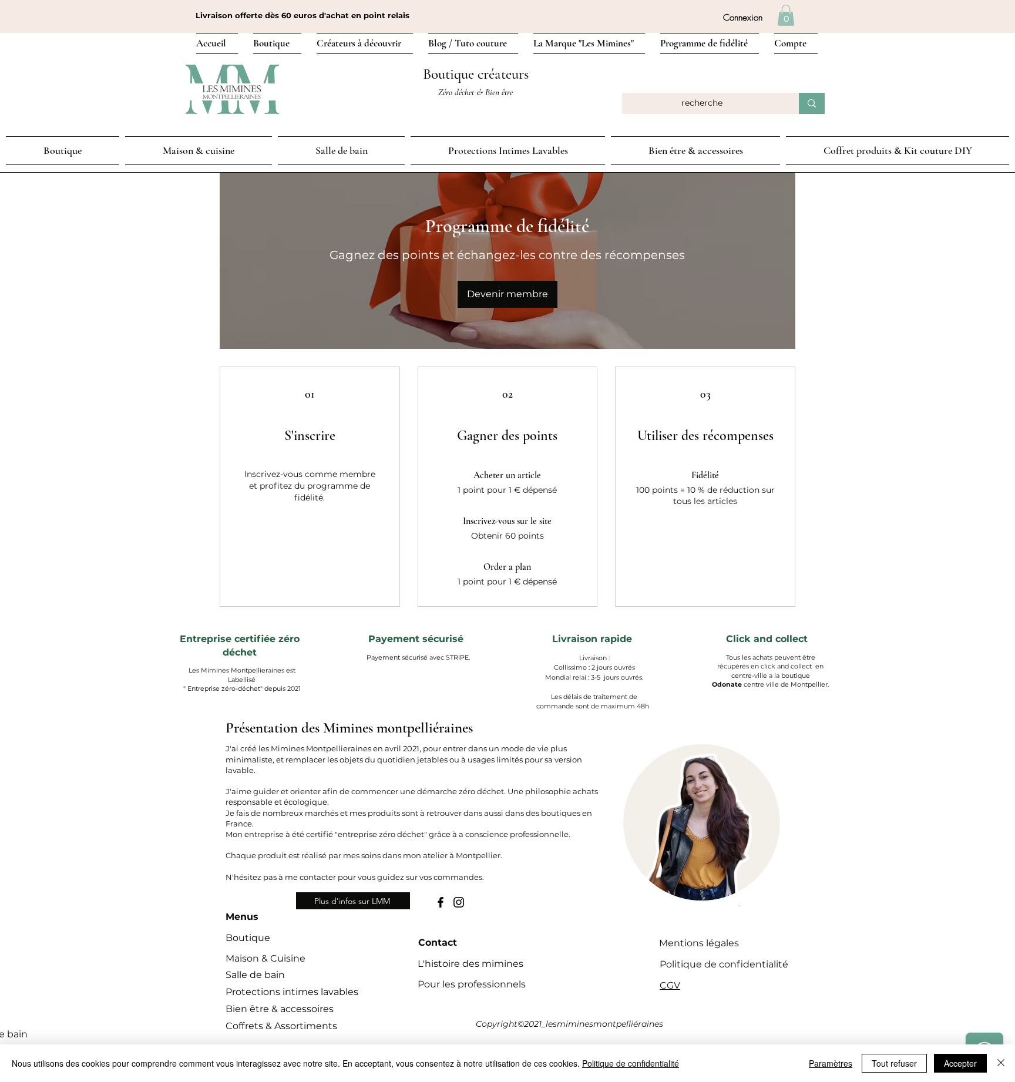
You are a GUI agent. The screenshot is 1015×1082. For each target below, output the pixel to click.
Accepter (960, 1063)
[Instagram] (459, 902)
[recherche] (812, 103)
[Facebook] (440, 902)
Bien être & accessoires (280, 1008)
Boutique (248, 937)
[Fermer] (1001, 1063)
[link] (786, 15)
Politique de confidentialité (630, 1063)
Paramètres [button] (830, 1063)
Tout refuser (894, 1063)
